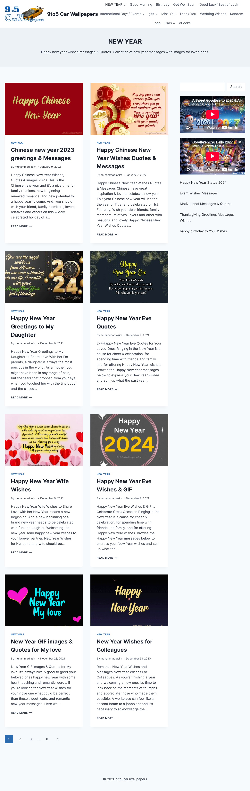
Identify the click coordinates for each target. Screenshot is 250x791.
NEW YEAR (17, 142)
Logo (157, 23)
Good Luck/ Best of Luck (218, 4)
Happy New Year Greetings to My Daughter (33, 326)
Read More (21, 226)
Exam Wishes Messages (199, 193)
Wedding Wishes (213, 14)
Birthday (162, 4)
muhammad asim (25, 166)
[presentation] (44, 109)
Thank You (187, 14)
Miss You (168, 14)
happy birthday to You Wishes (203, 231)
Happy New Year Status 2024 (203, 182)
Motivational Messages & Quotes (205, 204)
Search (236, 87)
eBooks (185, 23)
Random (236, 14)
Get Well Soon (184, 4)
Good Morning (141, 4)
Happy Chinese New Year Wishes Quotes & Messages (126, 158)
